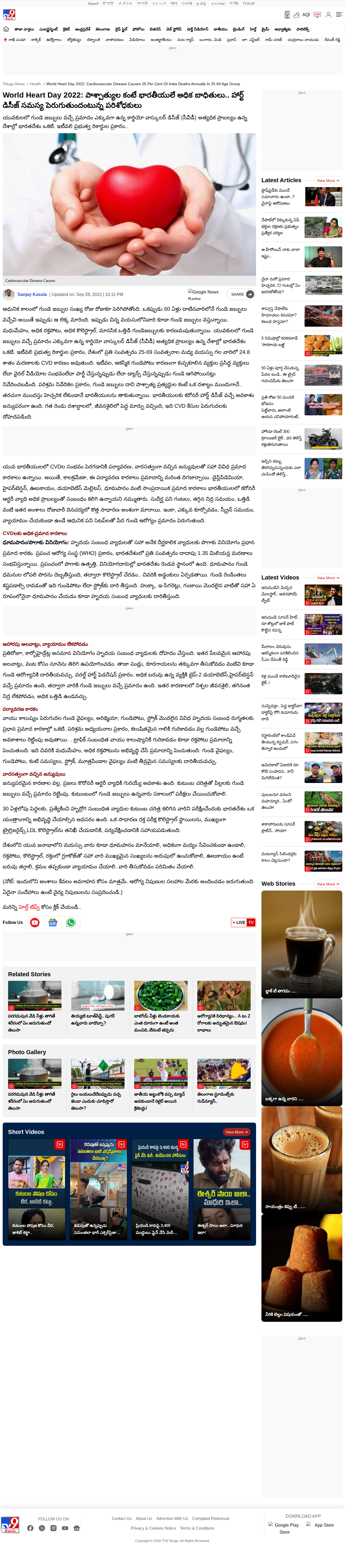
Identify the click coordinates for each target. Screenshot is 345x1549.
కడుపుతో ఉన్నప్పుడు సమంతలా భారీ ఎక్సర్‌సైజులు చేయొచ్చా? (97, 1229)
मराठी (142, 4)
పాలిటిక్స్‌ (302, 29)
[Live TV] (315, 15)
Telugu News (14, 84)
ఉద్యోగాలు (53, 39)
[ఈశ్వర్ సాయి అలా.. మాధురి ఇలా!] (222, 1189)
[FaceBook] (30, 1528)
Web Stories (278, 883)
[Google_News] (53, 922)
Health (35, 84)
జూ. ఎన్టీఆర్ (251, 39)
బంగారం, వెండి (210, 39)
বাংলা (173, 4)
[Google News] (77, 1528)
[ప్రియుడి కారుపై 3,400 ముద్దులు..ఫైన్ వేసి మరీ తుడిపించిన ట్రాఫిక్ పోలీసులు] (160, 1189)
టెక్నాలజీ (93, 39)
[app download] (285, 15)
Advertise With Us (172, 1518)
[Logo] (9, 14)
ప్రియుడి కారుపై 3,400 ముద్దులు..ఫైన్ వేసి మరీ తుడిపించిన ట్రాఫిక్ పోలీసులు (159, 1229)
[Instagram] (53, 1528)
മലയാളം (218, 4)
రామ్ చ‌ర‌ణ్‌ (273, 39)
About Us (144, 1518)
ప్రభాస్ (231, 39)
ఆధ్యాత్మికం (283, 29)
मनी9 (233, 4)
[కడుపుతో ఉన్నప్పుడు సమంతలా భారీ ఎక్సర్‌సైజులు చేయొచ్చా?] (98, 1189)
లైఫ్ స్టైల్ (121, 29)
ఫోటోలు (138, 29)
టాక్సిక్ (36, 39)
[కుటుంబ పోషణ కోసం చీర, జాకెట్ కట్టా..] (36, 1189)
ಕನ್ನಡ (126, 4)
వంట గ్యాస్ (185, 39)
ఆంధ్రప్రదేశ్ (82, 29)
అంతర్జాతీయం (161, 39)
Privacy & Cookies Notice (153, 1528)
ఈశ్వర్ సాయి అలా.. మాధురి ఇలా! (220, 1229)
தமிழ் (201, 4)
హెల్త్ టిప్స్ (28, 907)
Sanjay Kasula (32, 294)
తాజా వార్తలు (24, 29)
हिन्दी (108, 4)
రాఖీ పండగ (17, 39)
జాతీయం (220, 29)
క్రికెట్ (66, 29)
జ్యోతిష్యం (74, 39)
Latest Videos (280, 577)
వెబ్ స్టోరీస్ (174, 29)
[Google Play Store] (284, 1529)
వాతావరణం (115, 39)
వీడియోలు (137, 39)
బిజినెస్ (155, 29)
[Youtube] (35, 922)
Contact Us (122, 1518)
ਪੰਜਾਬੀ (186, 4)
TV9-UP (249, 4)
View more (235, 1132)
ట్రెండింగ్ (238, 29)
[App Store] (322, 1529)
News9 (93, 4)
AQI (306, 14)
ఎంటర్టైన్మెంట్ (48, 29)
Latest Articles (281, 180)
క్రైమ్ (265, 29)
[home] (6, 28)
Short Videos (26, 1132)
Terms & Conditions (197, 1528)
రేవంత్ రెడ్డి (332, 39)
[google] (206, 294)
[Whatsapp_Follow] (71, 922)
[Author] (9, 295)
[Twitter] (42, 1528)
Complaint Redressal (210, 1518)
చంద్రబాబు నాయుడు (303, 39)
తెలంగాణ (103, 29)
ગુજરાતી (159, 4)
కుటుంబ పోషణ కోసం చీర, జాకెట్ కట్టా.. (33, 1229)
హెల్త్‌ (253, 29)
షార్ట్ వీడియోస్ (197, 29)
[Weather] (295, 15)
